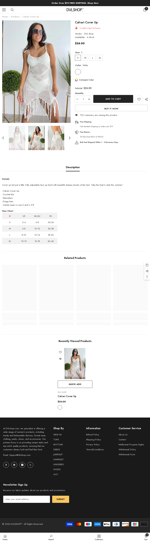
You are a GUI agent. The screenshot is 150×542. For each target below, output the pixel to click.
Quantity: (79, 93)
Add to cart (113, 99)
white (60, 407)
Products (15, 16)
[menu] (4, 10)
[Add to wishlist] (139, 99)
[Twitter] (30, 465)
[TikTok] (22, 465)
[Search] (12, 10)
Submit (61, 499)
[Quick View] (60, 358)
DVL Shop (89, 33)
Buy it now (111, 108)
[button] (3, 138)
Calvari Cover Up (67, 396)
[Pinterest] (14, 465)
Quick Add (75, 384)
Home (5, 16)
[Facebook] (6, 465)
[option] (36, 71)
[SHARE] (145, 99)
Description (73, 167)
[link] (19, 318)
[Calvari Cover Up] (75, 363)
